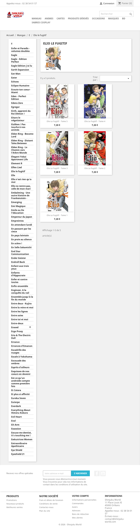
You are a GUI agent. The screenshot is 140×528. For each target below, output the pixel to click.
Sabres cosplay (41, 22)
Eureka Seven (18, 398)
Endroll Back (18, 262)
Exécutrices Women (21, 439)
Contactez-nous (46, 507)
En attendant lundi (21, 224)
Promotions (11, 500)
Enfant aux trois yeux (20, 267)
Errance (15, 342)
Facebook (97, 473)
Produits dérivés (78, 18)
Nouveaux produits (15, 503)
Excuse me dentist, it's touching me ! (21, 434)
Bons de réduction (80, 514)
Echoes (15, 81)
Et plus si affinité (20, 394)
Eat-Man (16, 73)
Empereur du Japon (21, 216)
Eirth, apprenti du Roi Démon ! (21, 112)
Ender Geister (18, 258)
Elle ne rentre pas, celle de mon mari (21, 187)
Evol (13, 420)
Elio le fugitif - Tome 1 (57, 215)
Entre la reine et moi (22, 307)
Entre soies (17, 315)
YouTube (103, 473)
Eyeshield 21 (17, 454)
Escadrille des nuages (18, 351)
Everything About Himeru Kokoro (20, 411)
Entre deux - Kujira (21, 303)
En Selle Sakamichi (21, 247)
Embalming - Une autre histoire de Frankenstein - (20, 195)
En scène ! (16, 243)
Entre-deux (17, 323)
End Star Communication (20, 253)
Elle (13, 175)
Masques (113, 18)
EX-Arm (15, 424)
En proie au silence (21, 239)
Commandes (78, 503)
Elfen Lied (16, 167)
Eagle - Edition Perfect (19, 60)
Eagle (14, 55)
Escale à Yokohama (21, 356)
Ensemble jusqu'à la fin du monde (22, 298)
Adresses (76, 510)
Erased (14, 327)
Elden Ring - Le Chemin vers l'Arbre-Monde (19, 150)
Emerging (16, 202)
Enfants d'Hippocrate (18, 274)
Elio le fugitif (18, 171)
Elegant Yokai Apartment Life (19, 158)
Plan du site (44, 511)
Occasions (98, 18)
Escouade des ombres (18, 362)
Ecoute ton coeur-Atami (20, 91)
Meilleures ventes (14, 507)
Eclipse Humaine (20, 85)
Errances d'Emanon (21, 346)
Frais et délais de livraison (51, 500)
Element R (16, 163)
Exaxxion (16, 428)
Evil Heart (16, 416)
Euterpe (15, 402)
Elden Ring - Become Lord (22, 135)
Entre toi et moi (19, 319)
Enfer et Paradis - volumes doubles (20, 50)
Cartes (61, 18)
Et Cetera (16, 390)
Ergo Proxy (17, 331)
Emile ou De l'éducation (17, 211)
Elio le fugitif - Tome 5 (57, 121)
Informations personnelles (84, 500)
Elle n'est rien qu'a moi (21, 181)
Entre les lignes (19, 311)
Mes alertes (77, 517)
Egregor (15, 107)
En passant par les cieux (21, 230)
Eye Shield (16, 450)
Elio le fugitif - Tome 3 (57, 168)
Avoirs (75, 507)
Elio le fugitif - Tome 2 (94, 168)
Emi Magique (18, 206)
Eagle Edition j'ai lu (21, 65)
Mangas (36, 18)
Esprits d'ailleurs (20, 367)
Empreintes (17, 220)
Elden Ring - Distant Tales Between (22, 142)
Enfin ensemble (19, 286)
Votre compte (80, 495)
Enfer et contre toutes (19, 281)
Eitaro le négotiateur (17, 119)
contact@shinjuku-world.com (114, 520)
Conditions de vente (48, 503)
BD (123, 18)
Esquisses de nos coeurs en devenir (20, 373)
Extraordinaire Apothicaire (19, 445)
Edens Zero (17, 103)
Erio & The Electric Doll (21, 337)
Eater (14, 77)
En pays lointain (20, 235)
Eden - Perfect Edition (18, 98)
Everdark (16, 406)
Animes (49, 18)
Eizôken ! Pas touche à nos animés (18, 127)
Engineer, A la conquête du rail (20, 291)
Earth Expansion (20, 69)
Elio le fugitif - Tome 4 (94, 121)
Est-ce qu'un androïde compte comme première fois (20, 382)
